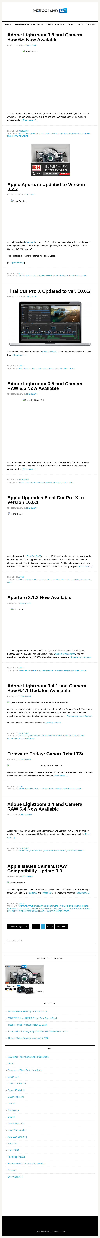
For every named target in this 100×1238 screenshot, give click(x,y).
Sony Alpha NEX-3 (39, 911)
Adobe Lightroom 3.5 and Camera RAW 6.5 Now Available (44, 386)
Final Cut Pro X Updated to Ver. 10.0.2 (49, 291)
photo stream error (70, 276)
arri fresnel (30, 368)
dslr (41, 133)
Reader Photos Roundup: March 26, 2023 (27, 1011)
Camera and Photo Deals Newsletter (25, 1070)
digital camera (48, 736)
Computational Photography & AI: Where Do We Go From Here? (37, 1031)
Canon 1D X (13, 1077)
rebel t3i (71, 789)
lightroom (51, 482)
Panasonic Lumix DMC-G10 (31, 909)
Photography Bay (50, 11)
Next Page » (62, 927)
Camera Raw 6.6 (31, 133)
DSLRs (11, 1117)
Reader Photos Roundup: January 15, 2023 (28, 1038)
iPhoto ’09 (46, 893)
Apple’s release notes (65, 654)
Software (16, 136)
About (10, 1063)
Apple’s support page (81, 657)
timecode (76, 580)
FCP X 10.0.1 (41, 580)
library (44, 276)
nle (69, 580)
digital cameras (74, 906)
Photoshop (24, 131)
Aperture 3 (30, 242)
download (40, 482)
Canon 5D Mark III (16, 1090)
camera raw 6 (35, 736)
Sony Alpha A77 (15, 1177)
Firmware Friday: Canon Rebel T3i (45, 753)
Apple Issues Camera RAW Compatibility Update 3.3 (37, 868)
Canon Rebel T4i (16, 1097)
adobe (21, 133)
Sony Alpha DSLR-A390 (21, 911)
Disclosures (13, 1110)
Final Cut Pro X (49, 352)
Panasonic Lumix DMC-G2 (53, 909)
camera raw (30, 482)
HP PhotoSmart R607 (64, 736)
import (64, 580)
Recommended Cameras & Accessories (26, 1163)
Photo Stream (54, 276)
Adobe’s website (53, 723)
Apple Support (17, 263)
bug (35, 276)
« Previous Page (15, 927)
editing (47, 133)
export (27, 580)
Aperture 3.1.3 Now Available (39, 597)
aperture (23, 276)
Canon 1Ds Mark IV (17, 1083)
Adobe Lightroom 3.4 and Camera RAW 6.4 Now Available (44, 807)
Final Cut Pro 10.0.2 (50, 368)
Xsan (9, 582)
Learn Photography (17, 1130)
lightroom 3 (12, 738)
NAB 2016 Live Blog (17, 1137)
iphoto (85, 906)
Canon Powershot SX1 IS (56, 906)
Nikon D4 (12, 1143)
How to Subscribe (16, 1123)
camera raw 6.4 (36, 851)
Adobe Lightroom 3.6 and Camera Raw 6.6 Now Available (44, 37)
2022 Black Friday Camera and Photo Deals (28, 1057)
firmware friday (47, 789)
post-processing (62, 670)
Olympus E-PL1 (13, 909)
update (25, 136)
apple (21, 273)
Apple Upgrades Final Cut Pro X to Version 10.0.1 (45, 500)
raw (79, 909)
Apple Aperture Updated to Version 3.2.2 (46, 187)
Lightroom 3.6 (57, 133)
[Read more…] (29, 120)
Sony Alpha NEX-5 (54, 911)
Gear (21, 786)
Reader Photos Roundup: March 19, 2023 (27, 1025)
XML (89, 580)
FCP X (39, 368)
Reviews (12, 1170)
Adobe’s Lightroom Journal (79, 716)
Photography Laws (16, 1157)
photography (70, 133)
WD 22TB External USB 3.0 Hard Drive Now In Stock (32, 1018)
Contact (11, 1103)
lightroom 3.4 (60, 851)
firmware (34, 789)
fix (39, 276)
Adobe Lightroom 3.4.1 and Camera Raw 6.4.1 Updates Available (46, 688)
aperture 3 (24, 670)
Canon (21, 789)
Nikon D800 (13, 1150)
